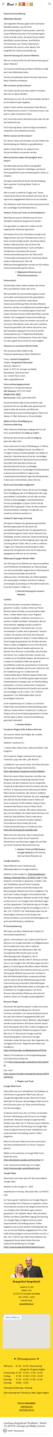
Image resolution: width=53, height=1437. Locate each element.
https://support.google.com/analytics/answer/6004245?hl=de (26, 1073)
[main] (26, 630)
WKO (18, 394)
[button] (3, 4)
